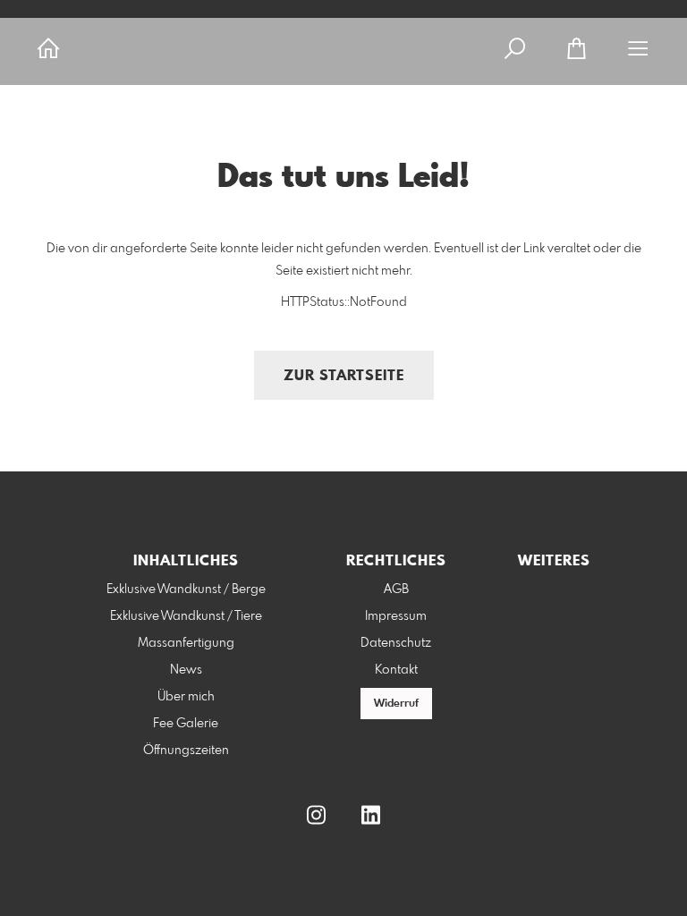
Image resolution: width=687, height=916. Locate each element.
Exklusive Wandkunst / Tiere (186, 616)
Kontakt (396, 670)
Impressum (396, 616)
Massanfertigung (186, 643)
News (186, 670)
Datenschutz (395, 643)
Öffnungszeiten (186, 750)
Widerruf (396, 704)
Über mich (186, 697)
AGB (396, 589)
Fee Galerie (185, 723)
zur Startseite (344, 376)
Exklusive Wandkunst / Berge (186, 589)
